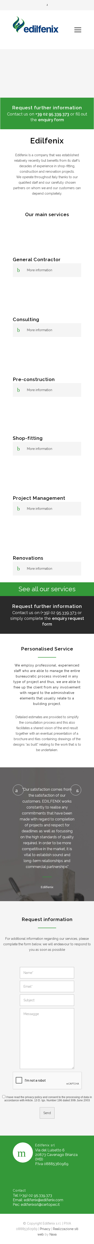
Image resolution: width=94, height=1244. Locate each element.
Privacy (45, 1229)
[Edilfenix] (43, 29)
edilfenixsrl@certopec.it (40, 1204)
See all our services (47, 589)
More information (39, 270)
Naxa (53, 1234)
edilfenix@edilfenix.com (43, 1200)
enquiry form (51, 119)
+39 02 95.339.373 (52, 114)
